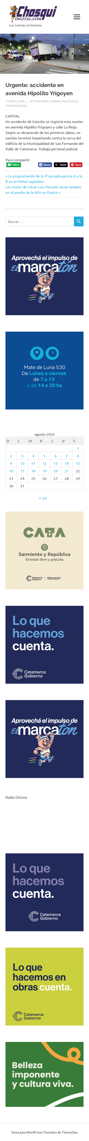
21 (67, 470)
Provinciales (16, 105)
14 (67, 463)
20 (56, 470)
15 (78, 463)
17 (22, 470)
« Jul (43, 498)
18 (33, 470)
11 (33, 463)
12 (44, 463)
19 (44, 470)
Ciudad (55, 101)
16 (11, 470)
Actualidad (39, 101)
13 (56, 463)
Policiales (70, 101)
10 (22, 463)
